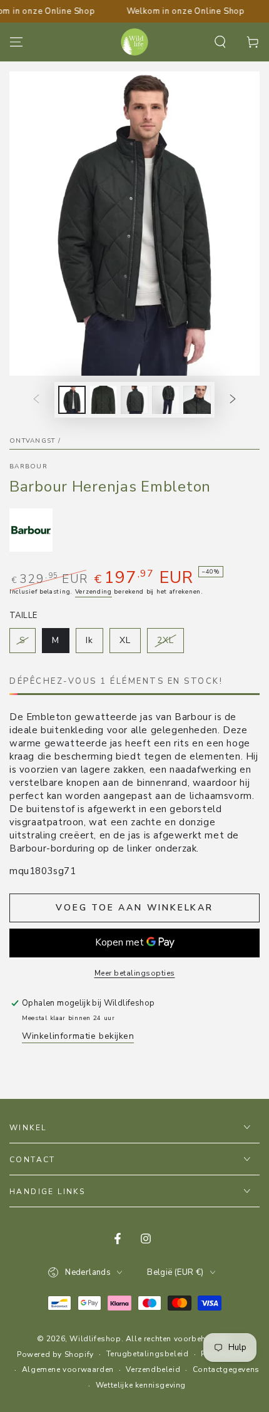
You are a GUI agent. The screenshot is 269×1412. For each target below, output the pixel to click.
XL (130, 643)
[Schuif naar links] (36, 399)
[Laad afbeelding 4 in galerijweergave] (166, 400)
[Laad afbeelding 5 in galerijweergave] (197, 400)
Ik (94, 643)
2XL (170, 643)
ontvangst (32, 440)
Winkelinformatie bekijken (78, 1036)
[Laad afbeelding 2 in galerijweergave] (103, 400)
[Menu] (16, 42)
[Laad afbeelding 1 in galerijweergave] (72, 400)
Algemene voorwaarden (68, 1369)
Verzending (93, 591)
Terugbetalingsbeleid (147, 1354)
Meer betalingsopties (134, 973)
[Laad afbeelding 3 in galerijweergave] (134, 400)
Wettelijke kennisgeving (141, 1385)
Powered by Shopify (55, 1354)
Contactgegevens (226, 1369)
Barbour (28, 466)
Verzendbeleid (153, 1369)
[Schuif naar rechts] (232, 399)
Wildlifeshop (95, 1339)
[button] (220, 42)
